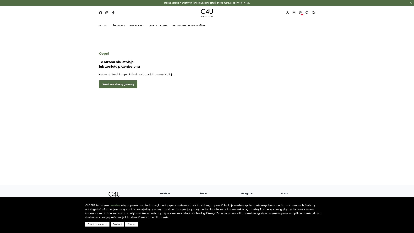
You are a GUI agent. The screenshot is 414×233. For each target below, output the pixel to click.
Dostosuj (117, 224)
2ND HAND (119, 25)
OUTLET (103, 25)
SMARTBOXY (137, 25)
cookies (114, 205)
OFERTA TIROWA (158, 25)
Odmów (131, 224)
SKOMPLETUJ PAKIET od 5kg (189, 25)
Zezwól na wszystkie (97, 224)
